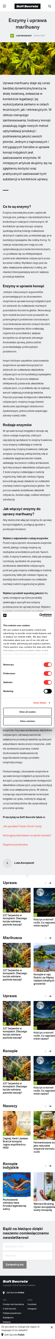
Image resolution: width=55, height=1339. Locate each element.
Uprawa (10, 882)
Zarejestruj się (15, 1264)
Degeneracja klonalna (15, 844)
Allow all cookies (27, 712)
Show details (39, 702)
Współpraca (8, 1318)
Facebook (32, 1304)
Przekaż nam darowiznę (13, 1304)
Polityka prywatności (12, 1313)
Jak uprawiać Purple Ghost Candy (22, 826)
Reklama (7, 1322)
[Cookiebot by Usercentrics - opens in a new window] (39, 615)
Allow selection (27, 721)
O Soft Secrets (9, 1309)
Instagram (32, 1309)
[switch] (48, 673)
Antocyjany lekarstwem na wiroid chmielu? (27, 835)
